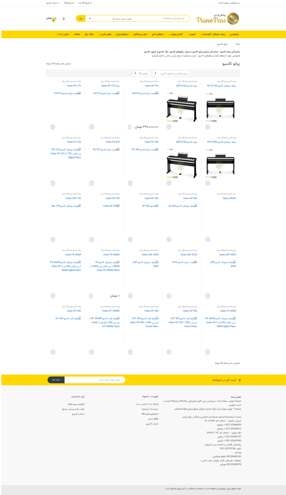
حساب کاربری (52, 3)
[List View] (226, 73)
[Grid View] (236, 73)
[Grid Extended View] (231, 73)
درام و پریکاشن (140, 34)
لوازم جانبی (106, 34)
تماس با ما (64, 34)
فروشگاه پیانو (222, 81)
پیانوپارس (234, 34)
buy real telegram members (99, 489)
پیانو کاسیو (232, 81)
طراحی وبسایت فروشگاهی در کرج (134, 489)
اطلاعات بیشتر (208, 127)
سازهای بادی (158, 34)
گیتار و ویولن (177, 34)
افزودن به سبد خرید (131, 127)
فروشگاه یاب (83, 3)
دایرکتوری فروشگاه (150, 414)
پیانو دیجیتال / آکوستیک (214, 34)
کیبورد (192, 34)
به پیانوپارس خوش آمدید (229, 3)
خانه (238, 44)
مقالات (77, 34)
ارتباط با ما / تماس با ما (147, 404)
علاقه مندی (153, 419)
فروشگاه (67, 3)
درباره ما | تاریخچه (150, 409)
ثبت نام (56, 380)
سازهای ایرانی (122, 34)
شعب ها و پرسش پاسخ (73, 409)
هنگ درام (89, 34)
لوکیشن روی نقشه (76, 404)
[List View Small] (221, 73)
